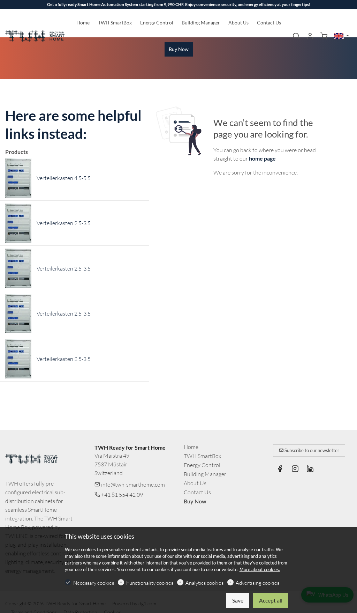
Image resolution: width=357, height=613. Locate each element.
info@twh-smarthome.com (132, 484)
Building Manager (205, 474)
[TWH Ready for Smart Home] (34, 35)
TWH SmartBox (202, 455)
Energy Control (202, 464)
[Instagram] (295, 470)
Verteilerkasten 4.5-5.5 (64, 178)
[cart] (324, 36)
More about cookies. (260, 569)
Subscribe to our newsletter (311, 450)
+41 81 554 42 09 (121, 494)
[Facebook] (280, 470)
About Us (195, 483)
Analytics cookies (204, 582)
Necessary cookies (93, 582)
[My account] (310, 36)
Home (191, 446)
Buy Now (195, 501)
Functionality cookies (149, 582)
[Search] (296, 36)
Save (237, 600)
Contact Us (197, 492)
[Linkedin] (310, 470)
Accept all (270, 600)
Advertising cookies (257, 582)
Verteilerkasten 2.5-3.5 (64, 223)
